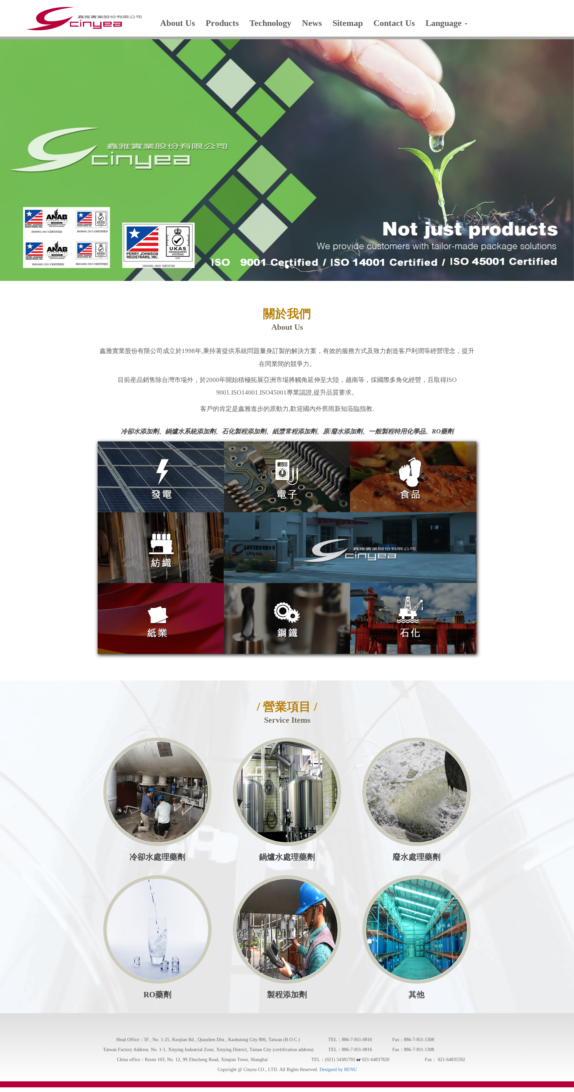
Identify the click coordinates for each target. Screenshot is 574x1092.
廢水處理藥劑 (416, 857)
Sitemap (348, 23)
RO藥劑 (157, 994)
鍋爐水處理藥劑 (287, 857)
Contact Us (394, 23)
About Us (177, 23)
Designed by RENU (338, 1069)
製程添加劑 (287, 994)
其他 (417, 994)
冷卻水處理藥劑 (157, 857)
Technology (270, 23)
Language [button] (445, 23)
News (312, 23)
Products (222, 23)
